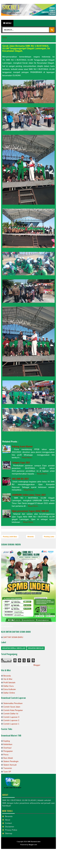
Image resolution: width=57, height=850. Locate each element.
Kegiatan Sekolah (36, 648)
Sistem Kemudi (9, 765)
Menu (8, 23)
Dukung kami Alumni (22, 446)
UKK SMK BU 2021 (20, 478)
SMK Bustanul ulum (33, 841)
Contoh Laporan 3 (11, 717)
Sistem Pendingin (11, 761)
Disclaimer (9, 826)
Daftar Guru (8, 686)
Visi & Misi (7, 679)
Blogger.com (33, 844)
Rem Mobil (8, 758)
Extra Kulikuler (9, 689)
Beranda (31, 536)
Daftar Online (9, 693)
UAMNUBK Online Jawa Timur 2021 (29, 494)
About (7, 820)
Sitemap (8, 833)
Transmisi (7, 768)
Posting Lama (49, 536)
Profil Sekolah (9, 682)
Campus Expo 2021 (21, 462)
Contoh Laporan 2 (11, 720)
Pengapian (8, 751)
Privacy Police (11, 830)
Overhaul (7, 748)
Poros (5, 754)
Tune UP (7, 771)
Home (4, 38)
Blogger (36, 665)
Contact (8, 823)
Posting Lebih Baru (10, 536)
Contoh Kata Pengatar (13, 710)
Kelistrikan (7, 744)
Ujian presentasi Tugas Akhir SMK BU (30, 511)
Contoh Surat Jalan (11, 707)
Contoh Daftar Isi (10, 713)
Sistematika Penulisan (13, 703)
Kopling (6, 741)
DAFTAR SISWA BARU (13, 637)
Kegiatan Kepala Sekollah (13, 648)
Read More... (27, 457)
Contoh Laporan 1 (11, 724)
